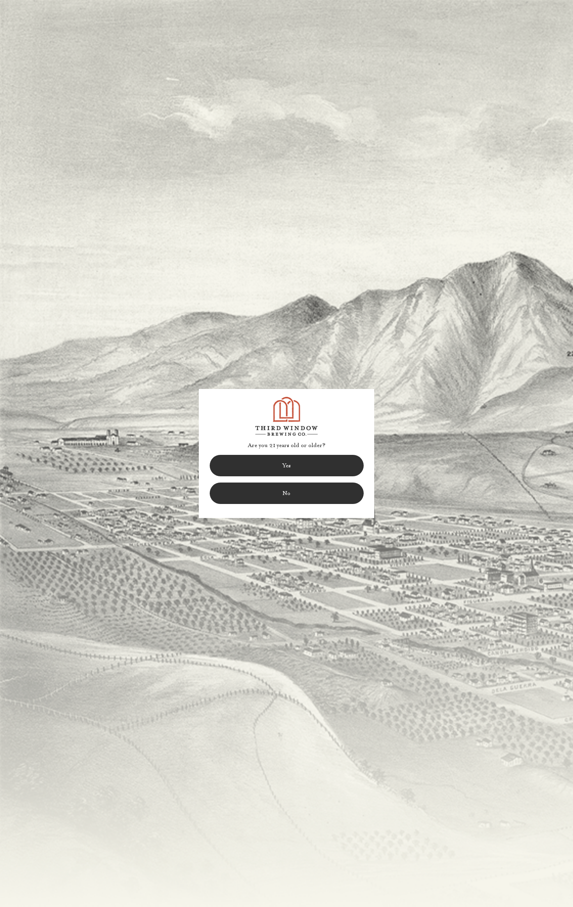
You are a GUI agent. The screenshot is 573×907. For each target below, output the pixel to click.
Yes (286, 465)
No (286, 493)
